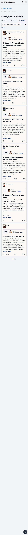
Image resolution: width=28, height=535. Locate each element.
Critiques (14, 11)
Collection (13, 20)
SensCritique (4, 11)
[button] (26, 2)
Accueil (4, 20)
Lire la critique (7, 62)
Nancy (9, 11)
